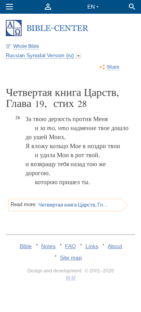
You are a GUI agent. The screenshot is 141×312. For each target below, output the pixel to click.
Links (91, 246)
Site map (71, 257)
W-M (71, 278)
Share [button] (113, 67)
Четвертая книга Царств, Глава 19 (73, 204)
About (115, 246)
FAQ (70, 246)
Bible (26, 246)
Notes (48, 246)
